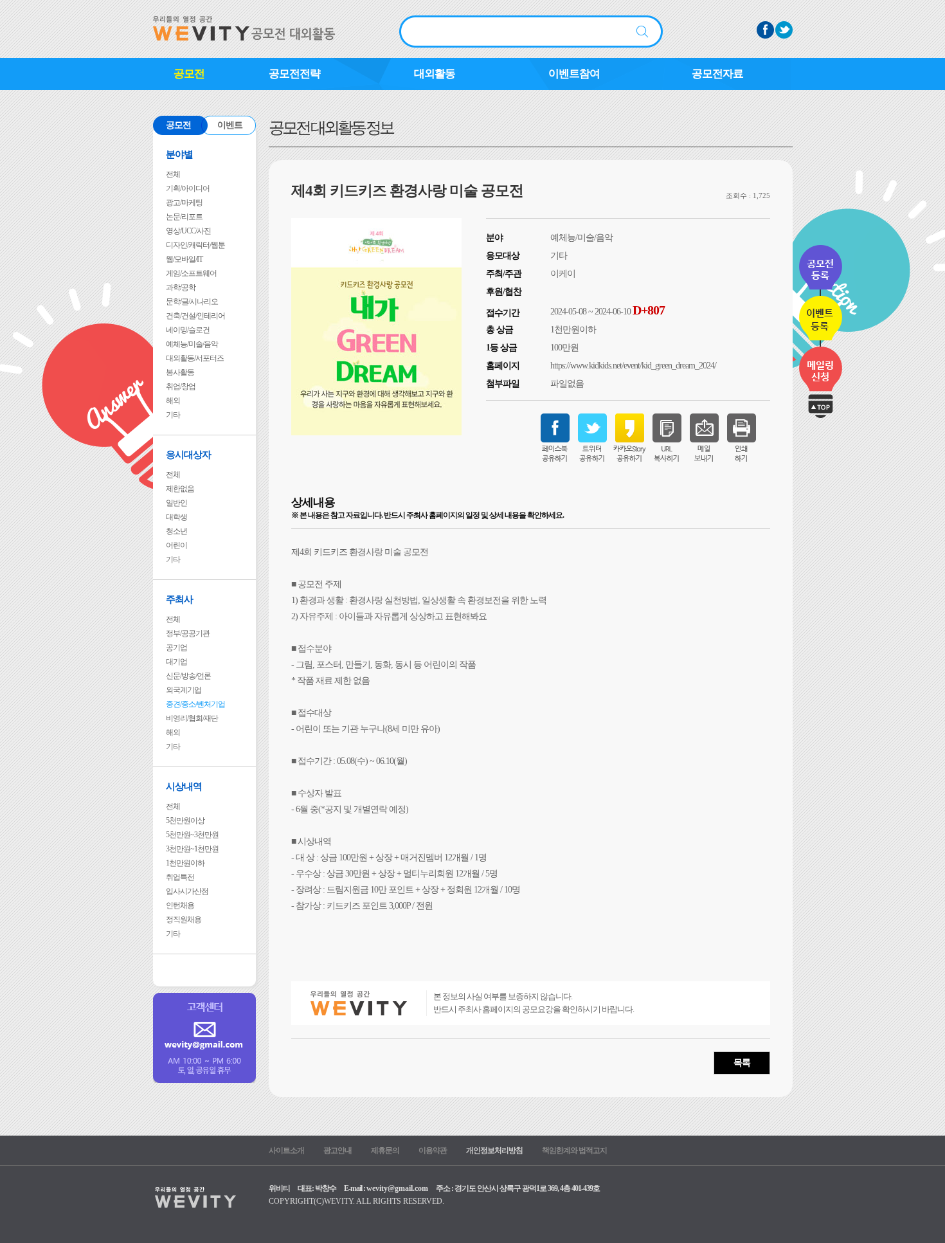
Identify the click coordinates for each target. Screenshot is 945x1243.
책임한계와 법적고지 (574, 1150)
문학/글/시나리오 (192, 301)
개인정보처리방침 (494, 1150)
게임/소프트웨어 (191, 273)
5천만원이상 (185, 820)
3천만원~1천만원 (192, 848)
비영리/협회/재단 (192, 718)
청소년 (176, 531)
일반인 (176, 502)
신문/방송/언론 (188, 675)
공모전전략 (294, 74)
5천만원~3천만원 (192, 834)
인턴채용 (180, 905)
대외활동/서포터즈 (195, 358)
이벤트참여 (574, 74)
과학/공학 (180, 287)
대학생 (176, 517)
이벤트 (229, 125)
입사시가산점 (187, 891)
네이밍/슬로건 (188, 329)
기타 (173, 414)
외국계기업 (183, 689)
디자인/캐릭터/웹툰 (195, 245)
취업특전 (180, 877)
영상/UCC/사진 (188, 230)
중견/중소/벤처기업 (195, 704)
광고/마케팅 (184, 202)
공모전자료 (717, 74)
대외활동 (434, 74)
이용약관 (433, 1150)
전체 (173, 174)
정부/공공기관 (188, 633)
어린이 (176, 545)
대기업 (176, 661)
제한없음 (180, 488)
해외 (173, 400)
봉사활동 (180, 372)
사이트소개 (286, 1150)
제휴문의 (385, 1150)
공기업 (176, 647)
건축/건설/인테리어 (195, 315)
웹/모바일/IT (184, 259)
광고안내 (337, 1150)
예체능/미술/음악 (192, 344)
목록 (742, 1062)
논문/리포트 (184, 216)
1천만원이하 (185, 862)
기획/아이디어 (188, 188)
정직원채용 (183, 919)
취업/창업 (180, 386)
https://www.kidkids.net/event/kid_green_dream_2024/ (633, 365)
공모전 (189, 74)
